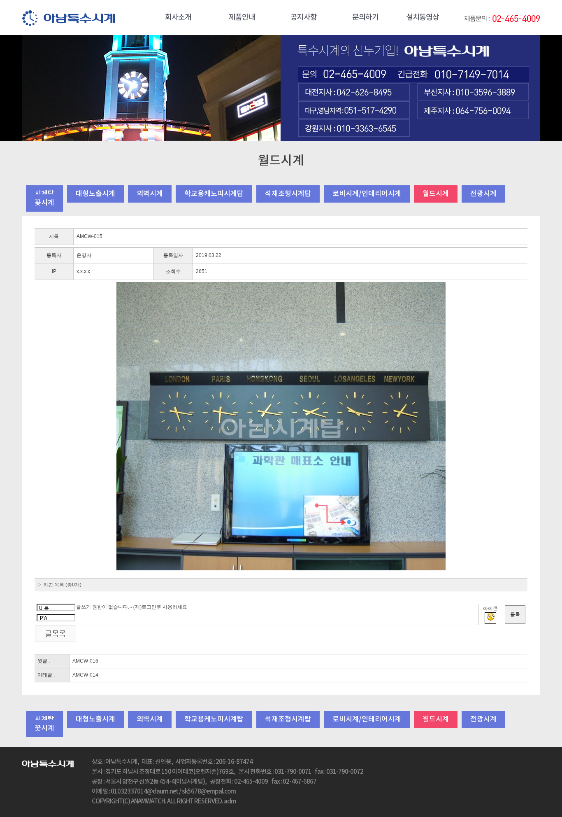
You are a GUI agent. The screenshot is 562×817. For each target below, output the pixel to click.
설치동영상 (422, 17)
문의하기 (365, 17)
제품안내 (242, 17)
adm (230, 801)
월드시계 (436, 194)
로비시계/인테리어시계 (366, 194)
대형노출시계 (95, 194)
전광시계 (483, 194)
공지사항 (303, 17)
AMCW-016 (85, 661)
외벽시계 (150, 194)
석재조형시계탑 (288, 194)
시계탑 (44, 194)
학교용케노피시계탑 (214, 194)
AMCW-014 (85, 675)
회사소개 (178, 17)
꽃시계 (44, 203)
